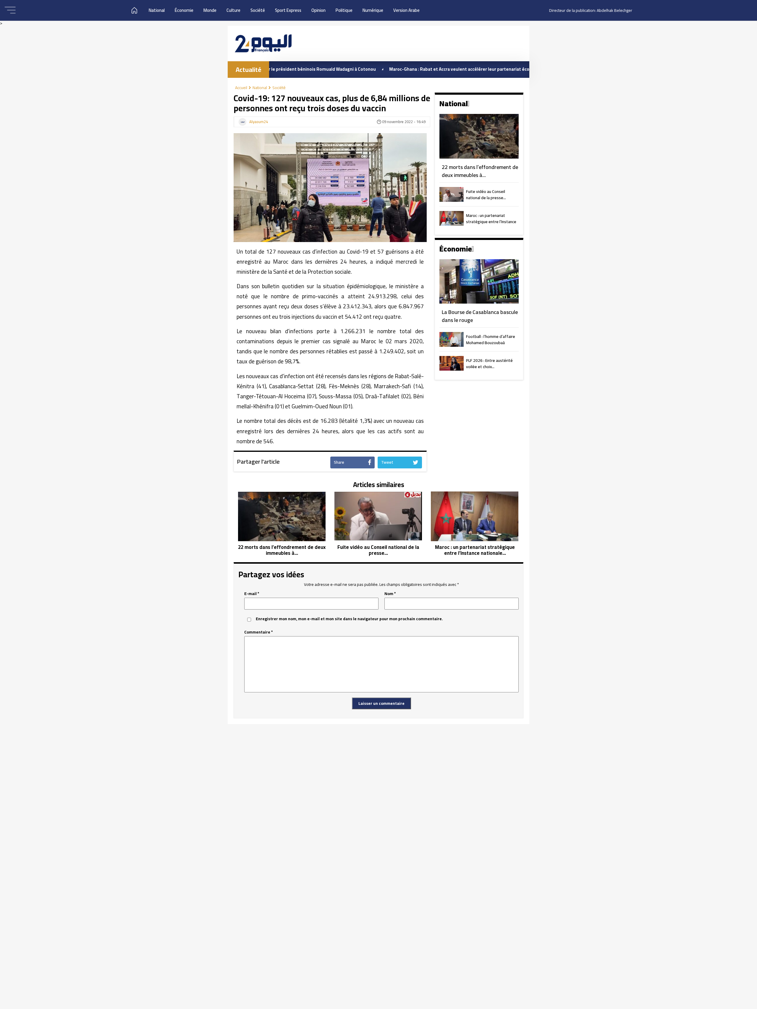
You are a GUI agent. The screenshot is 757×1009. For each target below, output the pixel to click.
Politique (344, 10)
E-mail (251, 593)
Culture (233, 10)
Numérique (373, 10)
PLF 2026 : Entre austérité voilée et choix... (489, 363)
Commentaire (258, 632)
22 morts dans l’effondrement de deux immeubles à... (480, 171)
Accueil (241, 87)
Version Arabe (406, 10)
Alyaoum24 (258, 122)
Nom (390, 593)
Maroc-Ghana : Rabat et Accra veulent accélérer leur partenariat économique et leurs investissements (455, 69)
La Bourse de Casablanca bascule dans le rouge (480, 316)
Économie (184, 10)
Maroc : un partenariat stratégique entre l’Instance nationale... (491, 218)
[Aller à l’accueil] (263, 43)
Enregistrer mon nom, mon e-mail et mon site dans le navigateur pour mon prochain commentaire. (349, 618)
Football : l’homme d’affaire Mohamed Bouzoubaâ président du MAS (490, 339)
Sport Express (288, 10)
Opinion (318, 10)
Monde (209, 10)
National (157, 10)
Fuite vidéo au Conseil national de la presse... (486, 195)
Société (257, 10)
